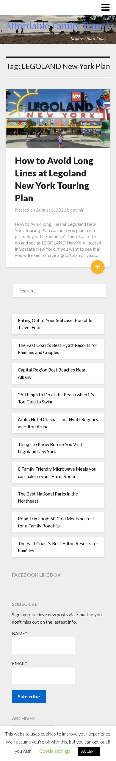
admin (78, 210)
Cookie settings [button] (54, 751)
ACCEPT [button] (88, 751)
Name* (19, 633)
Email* (19, 663)
